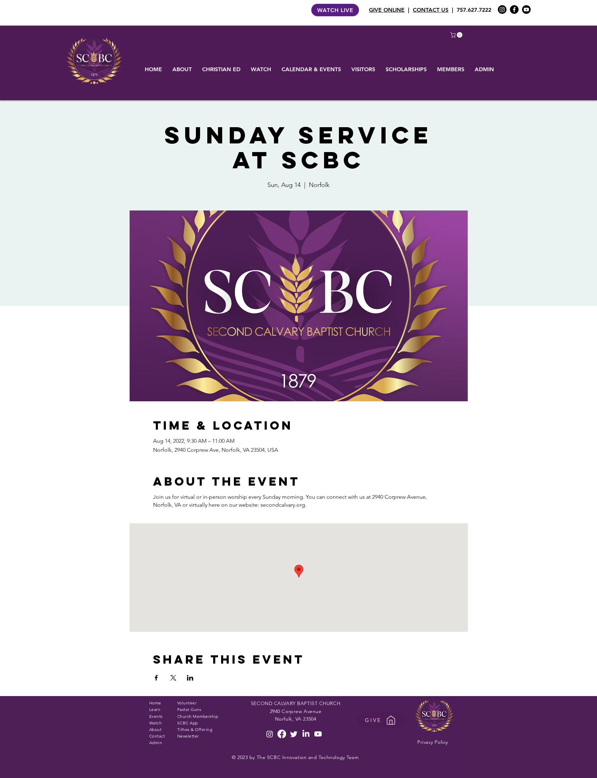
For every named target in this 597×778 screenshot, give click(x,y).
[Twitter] (294, 734)
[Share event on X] (173, 678)
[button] (457, 35)
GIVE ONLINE (387, 10)
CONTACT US (430, 10)
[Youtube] (526, 9)
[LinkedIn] (306, 734)
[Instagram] (502, 9)
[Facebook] (514, 9)
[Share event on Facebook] (156, 678)
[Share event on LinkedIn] (190, 678)
